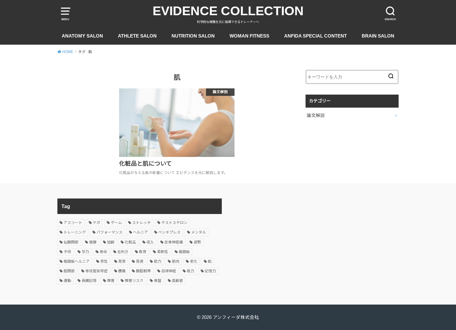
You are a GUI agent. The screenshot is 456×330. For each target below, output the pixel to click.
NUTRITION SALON (193, 35)
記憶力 (210, 271)
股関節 (69, 271)
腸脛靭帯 (143, 271)
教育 (142, 252)
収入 (150, 242)
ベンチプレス (169, 232)
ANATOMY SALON (82, 35)
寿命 (103, 252)
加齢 (110, 242)
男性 (104, 261)
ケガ (96, 223)
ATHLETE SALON (137, 35)
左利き (122, 252)
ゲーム (116, 223)
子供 (67, 252)
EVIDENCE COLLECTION (228, 11)
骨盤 (157, 281)
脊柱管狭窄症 (96, 271)
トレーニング (75, 232)
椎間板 (184, 252)
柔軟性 (162, 252)
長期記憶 (89, 281)
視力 (190, 271)
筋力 (157, 261)
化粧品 (130, 242)
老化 (193, 261)
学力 (85, 252)
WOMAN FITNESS (249, 35)
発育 (122, 261)
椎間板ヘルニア (77, 261)
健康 (92, 242)
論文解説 (315, 115)
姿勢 (197, 242)
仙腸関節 (71, 242)
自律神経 (168, 271)
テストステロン (174, 223)
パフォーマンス (109, 232)
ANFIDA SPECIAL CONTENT (315, 35)
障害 (110, 281)
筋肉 (175, 261)
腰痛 (122, 271)
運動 (67, 281)
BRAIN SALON (378, 35)
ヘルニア (140, 232)
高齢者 (177, 281)
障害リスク (134, 281)
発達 (139, 261)
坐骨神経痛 (173, 242)
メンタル (198, 232)
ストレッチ (141, 223)
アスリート (73, 223)
